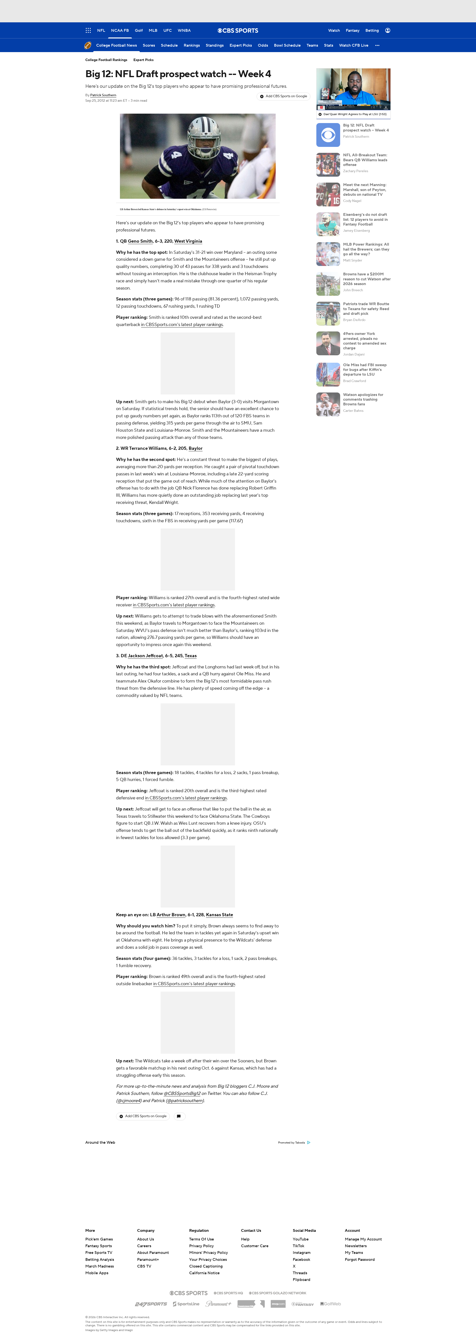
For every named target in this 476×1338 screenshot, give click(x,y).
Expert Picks (143, 60)
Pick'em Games (99, 1239)
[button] (377, 45)
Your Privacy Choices (208, 1259)
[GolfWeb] (330, 1304)
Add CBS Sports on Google (286, 96)
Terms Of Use (201, 1239)
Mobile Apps (96, 1273)
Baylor (196, 448)
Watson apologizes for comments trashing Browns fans (363, 399)
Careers (144, 1245)
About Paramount (153, 1252)
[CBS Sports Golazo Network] (277, 1292)
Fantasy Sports (98, 1245)
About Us (145, 1239)
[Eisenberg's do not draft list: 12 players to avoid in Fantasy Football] (328, 224)
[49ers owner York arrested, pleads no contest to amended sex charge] (328, 343)
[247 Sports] (151, 1303)
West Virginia (188, 241)
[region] (353, 89)
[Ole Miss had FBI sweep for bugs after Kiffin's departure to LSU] (328, 375)
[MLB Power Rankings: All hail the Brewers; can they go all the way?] (328, 254)
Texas (191, 656)
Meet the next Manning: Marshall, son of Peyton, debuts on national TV (365, 189)
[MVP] (278, 1302)
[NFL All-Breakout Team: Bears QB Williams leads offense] (328, 165)
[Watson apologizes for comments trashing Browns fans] (328, 404)
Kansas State (219, 915)
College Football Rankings (106, 60)
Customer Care (254, 1245)
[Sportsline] (186, 1303)
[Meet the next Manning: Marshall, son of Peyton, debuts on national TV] (328, 194)
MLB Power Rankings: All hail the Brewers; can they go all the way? (366, 249)
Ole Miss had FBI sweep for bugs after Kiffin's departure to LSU (365, 369)
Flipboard (301, 1279)
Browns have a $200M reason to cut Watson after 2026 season (367, 279)
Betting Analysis (99, 1259)
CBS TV (144, 1266)
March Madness (99, 1266)
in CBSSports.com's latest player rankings (182, 324)
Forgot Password (360, 1259)
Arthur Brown (171, 915)
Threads (300, 1273)
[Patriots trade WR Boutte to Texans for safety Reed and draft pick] (328, 314)
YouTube (301, 1239)
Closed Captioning (206, 1266)
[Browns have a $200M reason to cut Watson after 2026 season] (328, 284)
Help (245, 1239)
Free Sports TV (98, 1252)
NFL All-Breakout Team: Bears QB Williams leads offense (365, 160)
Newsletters (356, 1245)
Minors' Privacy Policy (208, 1252)
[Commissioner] (251, 1302)
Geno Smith (140, 241)
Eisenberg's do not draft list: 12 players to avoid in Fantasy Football (365, 219)
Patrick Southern (103, 95)
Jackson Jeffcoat (145, 656)
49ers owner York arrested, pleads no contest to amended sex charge (364, 341)
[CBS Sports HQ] (228, 1292)
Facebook (301, 1259)
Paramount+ (148, 1259)
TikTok (298, 1245)
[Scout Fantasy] (303, 1303)
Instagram (302, 1252)
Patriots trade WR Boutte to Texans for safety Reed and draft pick (366, 308)
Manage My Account (363, 1239)
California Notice (204, 1273)
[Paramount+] (219, 1302)
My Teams (354, 1252)
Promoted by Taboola (291, 1142)
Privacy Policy (201, 1245)
